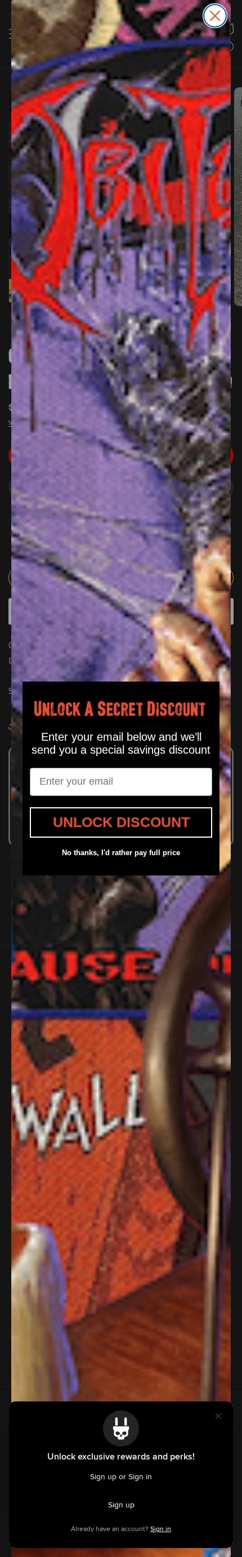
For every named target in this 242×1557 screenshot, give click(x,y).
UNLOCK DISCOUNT (121, 822)
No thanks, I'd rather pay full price (121, 852)
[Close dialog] (215, 16)
